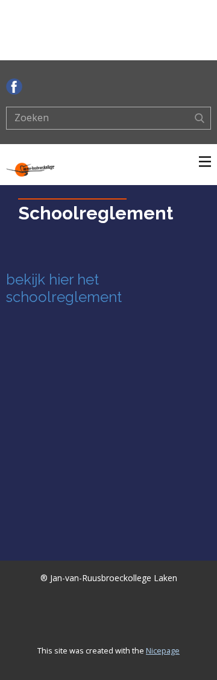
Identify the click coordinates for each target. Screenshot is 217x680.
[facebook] (14, 86)
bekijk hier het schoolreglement (64, 288)
